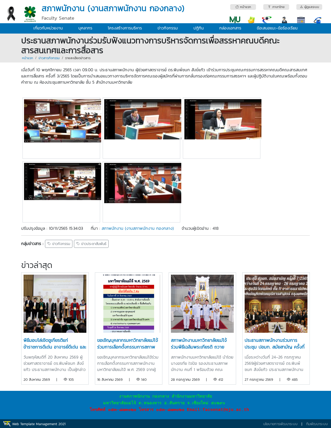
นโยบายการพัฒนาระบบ (280, 424)
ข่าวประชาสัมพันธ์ (93, 244)
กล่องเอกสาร (230, 28)
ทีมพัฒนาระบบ (317, 424)
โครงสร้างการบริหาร (125, 28)
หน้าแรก (27, 58)
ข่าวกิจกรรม (167, 28)
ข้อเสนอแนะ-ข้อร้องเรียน (277, 28)
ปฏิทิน (198, 28)
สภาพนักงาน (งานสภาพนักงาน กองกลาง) (138, 228)
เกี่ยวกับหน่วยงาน (48, 28)
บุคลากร (85, 28)
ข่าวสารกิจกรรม (49, 58)
